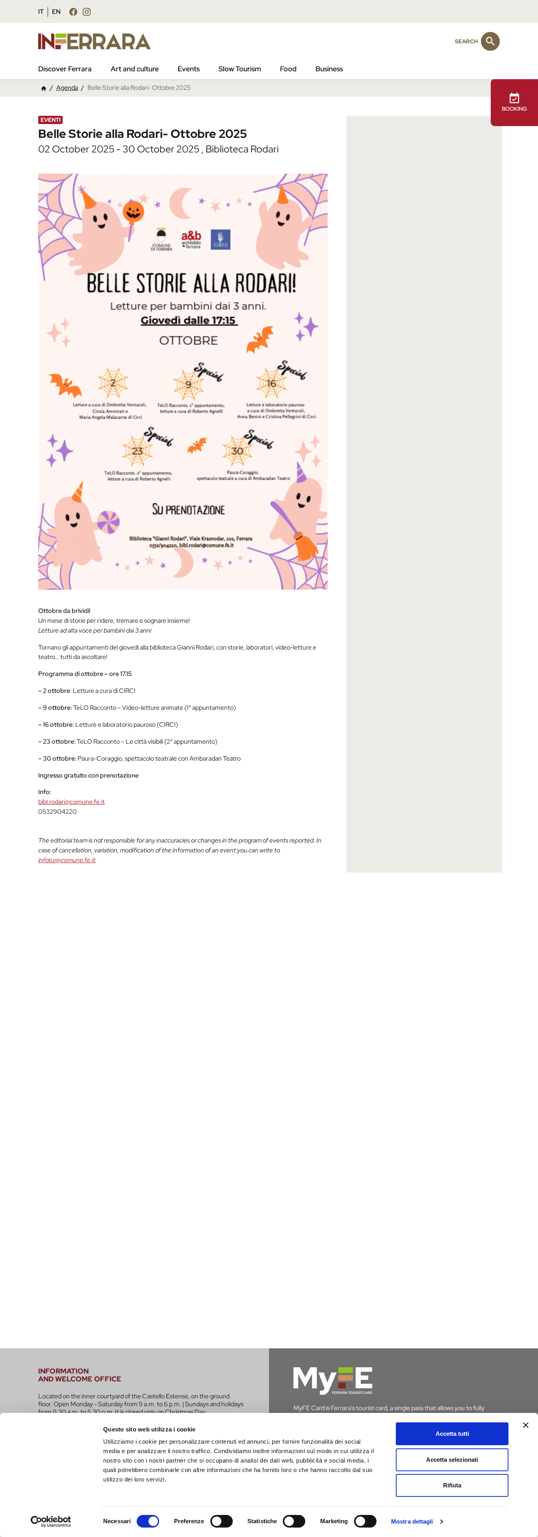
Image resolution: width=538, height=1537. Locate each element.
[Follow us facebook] (73, 11)
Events (189, 68)
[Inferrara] (99, 41)
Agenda (67, 88)
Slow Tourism (240, 68)
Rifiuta (452, 1485)
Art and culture (135, 68)
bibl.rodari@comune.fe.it (71, 802)
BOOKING (514, 108)
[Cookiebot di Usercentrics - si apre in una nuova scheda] (51, 1522)
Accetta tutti (452, 1433)
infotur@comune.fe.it (66, 860)
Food (288, 68)
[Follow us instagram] (86, 11)
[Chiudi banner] (526, 1425)
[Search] (490, 41)
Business (329, 68)
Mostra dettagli (412, 1521)
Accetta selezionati (452, 1459)
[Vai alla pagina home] (44, 88)
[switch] (221, 1521)
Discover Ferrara (65, 68)
